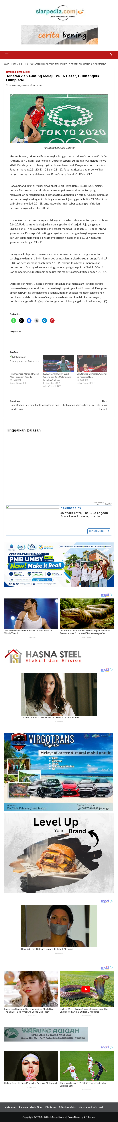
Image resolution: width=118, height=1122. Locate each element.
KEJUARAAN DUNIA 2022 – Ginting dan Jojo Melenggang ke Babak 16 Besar (57, 376)
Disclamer (50, 1107)
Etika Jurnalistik (67, 1107)
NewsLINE (11, 72)
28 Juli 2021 (38, 85)
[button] (7, 54)
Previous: (34, 405)
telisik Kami (10, 1107)
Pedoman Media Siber (30, 1107)
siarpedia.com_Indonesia (19, 85)
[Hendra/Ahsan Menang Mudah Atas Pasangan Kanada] (25, 363)
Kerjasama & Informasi (91, 1107)
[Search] (111, 54)
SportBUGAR (23, 72)
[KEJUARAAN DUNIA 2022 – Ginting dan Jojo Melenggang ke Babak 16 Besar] (58, 363)
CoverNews (74, 1117)
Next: (85, 405)
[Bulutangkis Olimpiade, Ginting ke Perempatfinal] (92, 363)
